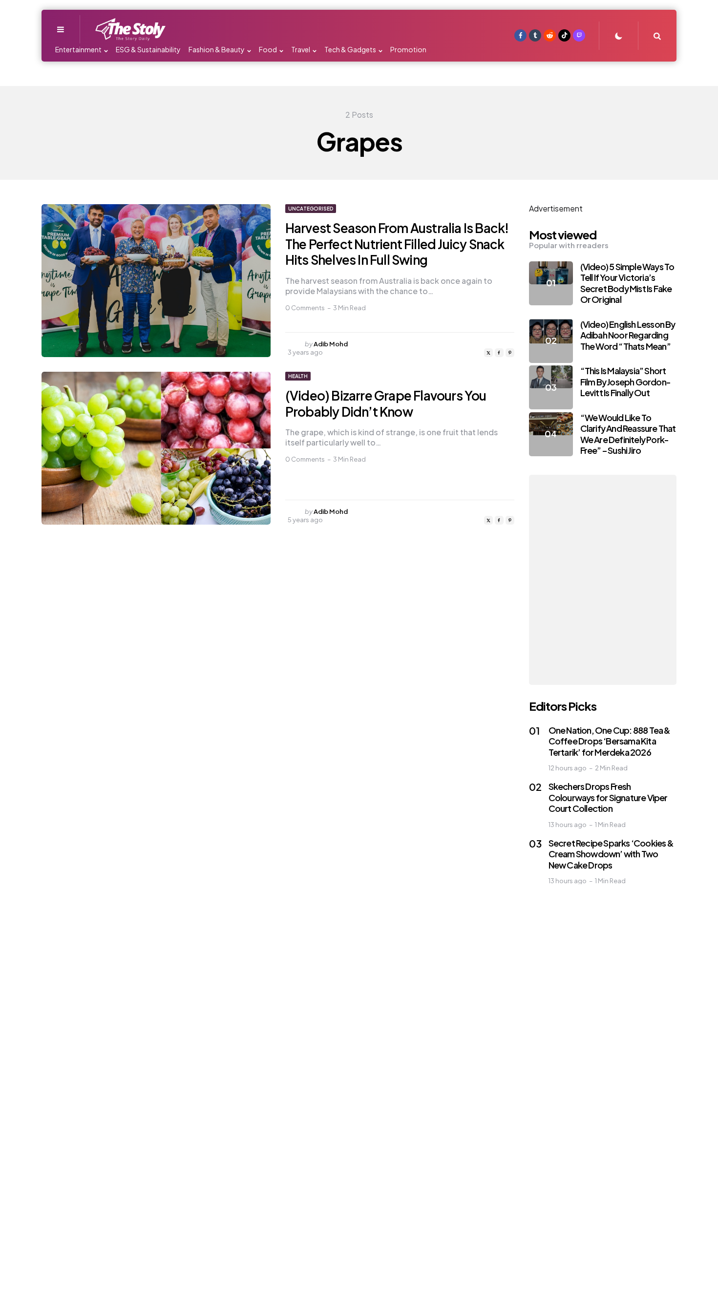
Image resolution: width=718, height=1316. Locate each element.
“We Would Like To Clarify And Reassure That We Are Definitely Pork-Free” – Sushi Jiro (628, 434)
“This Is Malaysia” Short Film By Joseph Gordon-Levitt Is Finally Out (625, 381)
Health (298, 376)
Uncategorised (310, 209)
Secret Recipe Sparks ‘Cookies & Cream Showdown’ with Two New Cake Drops (611, 853)
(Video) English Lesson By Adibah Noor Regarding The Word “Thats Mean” (628, 335)
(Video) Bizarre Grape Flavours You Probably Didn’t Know (385, 403)
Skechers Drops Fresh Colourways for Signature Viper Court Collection (608, 797)
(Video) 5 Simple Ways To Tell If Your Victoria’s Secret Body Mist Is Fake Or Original (627, 283)
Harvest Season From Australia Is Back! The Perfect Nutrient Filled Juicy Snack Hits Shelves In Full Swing (397, 244)
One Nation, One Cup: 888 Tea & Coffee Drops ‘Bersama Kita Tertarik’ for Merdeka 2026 (610, 741)
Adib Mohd (331, 344)
